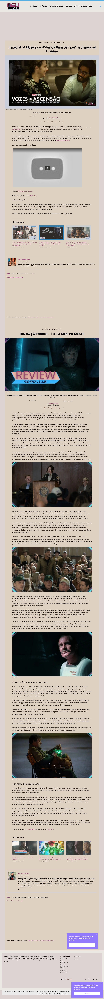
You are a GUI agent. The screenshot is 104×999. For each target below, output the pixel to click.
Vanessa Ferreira (53, 117)
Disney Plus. (16, 129)
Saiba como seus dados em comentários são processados (40, 317)
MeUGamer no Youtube (25, 191)
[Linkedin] (55, 121)
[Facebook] (40, 121)
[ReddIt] (59, 121)
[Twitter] (89, 979)
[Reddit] (97, 979)
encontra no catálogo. (63, 140)
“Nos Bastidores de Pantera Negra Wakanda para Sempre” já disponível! (24, 244)
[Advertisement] (52, 24)
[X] (44, 121)
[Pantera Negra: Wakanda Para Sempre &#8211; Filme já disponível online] (51, 232)
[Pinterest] (48, 121)
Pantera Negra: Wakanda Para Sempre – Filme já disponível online (50, 244)
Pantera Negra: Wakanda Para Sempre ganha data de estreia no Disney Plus (77, 244)
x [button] (101, 983)
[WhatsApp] (52, 121)
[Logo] (13, 6)
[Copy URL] (63, 121)
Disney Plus (44, 43)
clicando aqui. (32, 195)
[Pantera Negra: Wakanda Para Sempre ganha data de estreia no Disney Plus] (78, 232)
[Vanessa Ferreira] (12, 262)
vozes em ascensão (31, 273)
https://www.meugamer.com (23, 261)
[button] (100, 6)
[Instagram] (85, 979)
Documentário (57, 43)
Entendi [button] (87, 993)
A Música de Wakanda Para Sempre (19, 273)
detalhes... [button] (77, 989)
